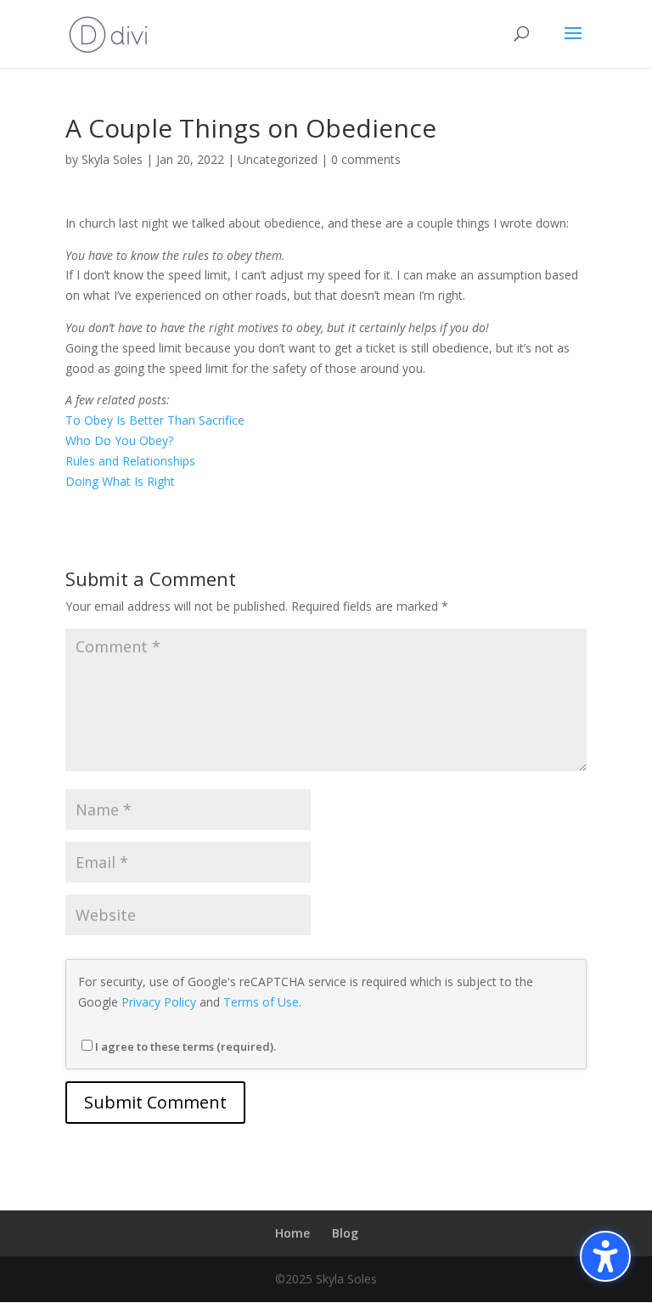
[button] (573, 44)
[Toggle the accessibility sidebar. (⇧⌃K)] (605, 1256)
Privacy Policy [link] (158, 1002)
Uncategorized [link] (278, 159)
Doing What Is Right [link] (120, 481)
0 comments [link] (366, 159)
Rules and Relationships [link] (130, 461)
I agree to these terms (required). (185, 1046)
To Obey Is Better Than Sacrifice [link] (154, 420)
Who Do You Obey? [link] (119, 440)
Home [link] (292, 1233)
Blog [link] (345, 1233)
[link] (108, 33)
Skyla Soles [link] (112, 159)
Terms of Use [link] (261, 1002)
